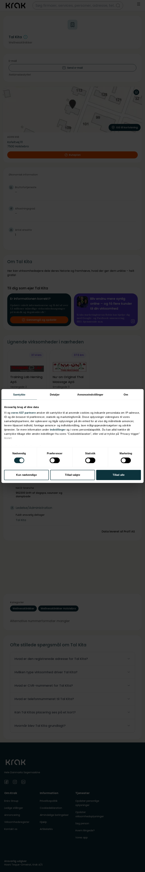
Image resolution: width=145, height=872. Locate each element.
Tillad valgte (72, 474)
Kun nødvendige (26, 474)
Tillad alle (118, 474)
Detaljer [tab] (55, 394)
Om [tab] (126, 394)
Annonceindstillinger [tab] (90, 394)
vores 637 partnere (23, 412)
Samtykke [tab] (19, 394)
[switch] (55, 460)
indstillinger (58, 429)
